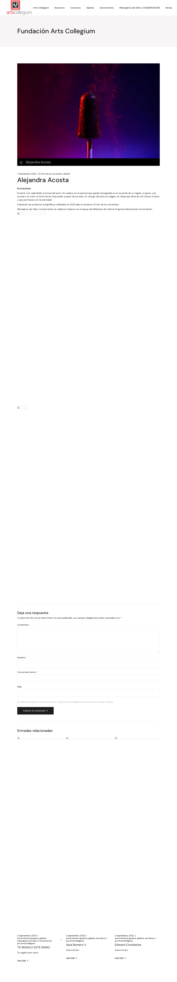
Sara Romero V (76, 945)
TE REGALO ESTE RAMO (33, 947)
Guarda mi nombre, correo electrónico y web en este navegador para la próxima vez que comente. (67, 702)
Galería (66, 174)
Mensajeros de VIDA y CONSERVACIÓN (34, 941)
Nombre (22, 657)
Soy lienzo (101, 938)
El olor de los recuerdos (50, 174)
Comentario (23, 625)
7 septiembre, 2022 (26, 174)
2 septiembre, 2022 (75, 935)
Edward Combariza (128, 945)
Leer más (21, 960)
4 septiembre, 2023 (27, 935)
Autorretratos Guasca (27, 938)
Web (19, 687)
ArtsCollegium (26, 943)
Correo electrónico (27, 672)
